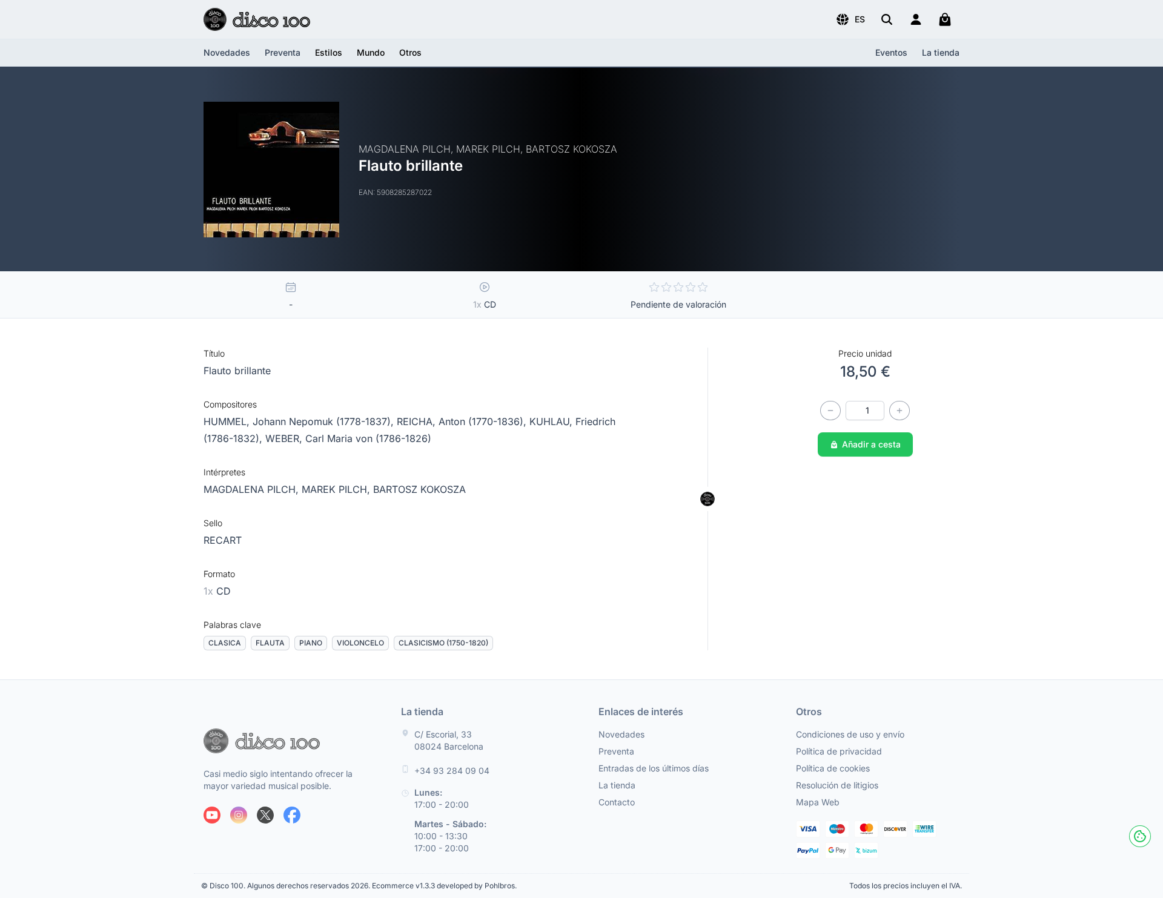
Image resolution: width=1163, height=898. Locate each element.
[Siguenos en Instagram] (238, 815)
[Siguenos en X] (265, 815)
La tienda (940, 52)
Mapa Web (818, 802)
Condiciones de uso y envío (850, 734)
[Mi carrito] (944, 19)
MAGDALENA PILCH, (253, 489)
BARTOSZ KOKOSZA (419, 489)
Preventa (282, 52)
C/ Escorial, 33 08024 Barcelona (448, 740)
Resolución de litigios (837, 785)
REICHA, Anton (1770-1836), (463, 421)
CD (217, 591)
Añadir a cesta (871, 444)
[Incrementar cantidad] (899, 410)
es (860, 19)
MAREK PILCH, (337, 489)
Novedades (227, 52)
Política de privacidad (839, 751)
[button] (850, 19)
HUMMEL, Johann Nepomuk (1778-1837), (300, 421)
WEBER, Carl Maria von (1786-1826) (348, 438)
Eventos (891, 52)
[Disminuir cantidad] (830, 410)
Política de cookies (833, 768)
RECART (223, 540)
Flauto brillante (237, 371)
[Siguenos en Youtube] (212, 815)
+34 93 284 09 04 (451, 770)
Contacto (616, 802)
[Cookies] (1140, 836)
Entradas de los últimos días (653, 768)
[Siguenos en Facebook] (291, 815)
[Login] (915, 19)
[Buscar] (886, 19)
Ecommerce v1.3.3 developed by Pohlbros (443, 885)
